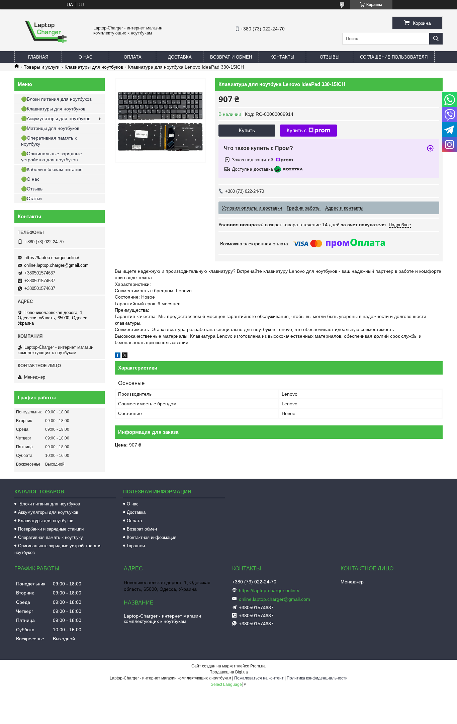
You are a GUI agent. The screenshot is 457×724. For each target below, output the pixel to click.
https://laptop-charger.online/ (51, 257)
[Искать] (436, 39)
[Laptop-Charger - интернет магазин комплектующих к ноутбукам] (45, 48)
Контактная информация (151, 537)
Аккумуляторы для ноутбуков (48, 512)
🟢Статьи (31, 198)
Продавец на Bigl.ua (228, 672)
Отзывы (330, 57)
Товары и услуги (42, 67)
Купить (247, 130)
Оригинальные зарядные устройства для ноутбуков (57, 549)
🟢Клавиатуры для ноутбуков (53, 108)
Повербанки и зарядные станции (51, 529)
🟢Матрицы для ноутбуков (50, 128)
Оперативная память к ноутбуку (50, 537)
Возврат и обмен (231, 57)
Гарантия (136, 545)
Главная (38, 57)
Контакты (282, 57)
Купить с (297, 130)
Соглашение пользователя (394, 57)
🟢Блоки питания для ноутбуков (56, 99)
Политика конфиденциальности (317, 678)
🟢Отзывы (32, 188)
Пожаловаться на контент (259, 678)
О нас (85, 57)
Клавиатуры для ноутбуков (94, 67)
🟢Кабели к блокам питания (52, 169)
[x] (124, 356)
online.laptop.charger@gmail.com (56, 265)
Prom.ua (258, 666)
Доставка (180, 57)
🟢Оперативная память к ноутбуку (49, 141)
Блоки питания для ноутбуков (49, 503)
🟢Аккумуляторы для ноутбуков (55, 118)
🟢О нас (30, 179)
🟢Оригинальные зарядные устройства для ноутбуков (51, 156)
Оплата (133, 57)
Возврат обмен (142, 529)
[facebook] (117, 356)
